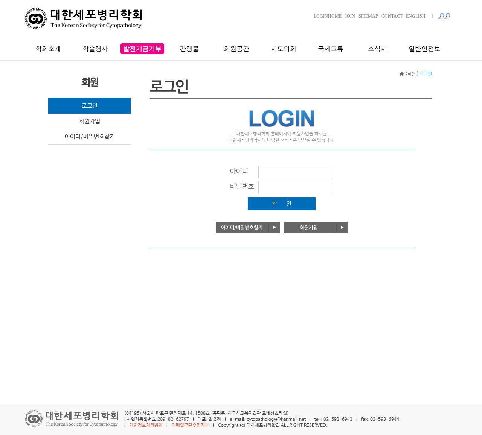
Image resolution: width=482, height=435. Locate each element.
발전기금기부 (142, 48)
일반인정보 (425, 48)
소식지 (377, 48)
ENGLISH (416, 16)
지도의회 (283, 48)
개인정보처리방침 (146, 425)
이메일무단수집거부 (190, 425)
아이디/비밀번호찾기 (90, 136)
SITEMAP (368, 16)
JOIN (350, 16)
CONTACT (392, 16)
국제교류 (330, 48)
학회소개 (48, 48)
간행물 (189, 48)
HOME (335, 16)
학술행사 (95, 48)
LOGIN (321, 16)
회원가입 (89, 121)
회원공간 (236, 48)
